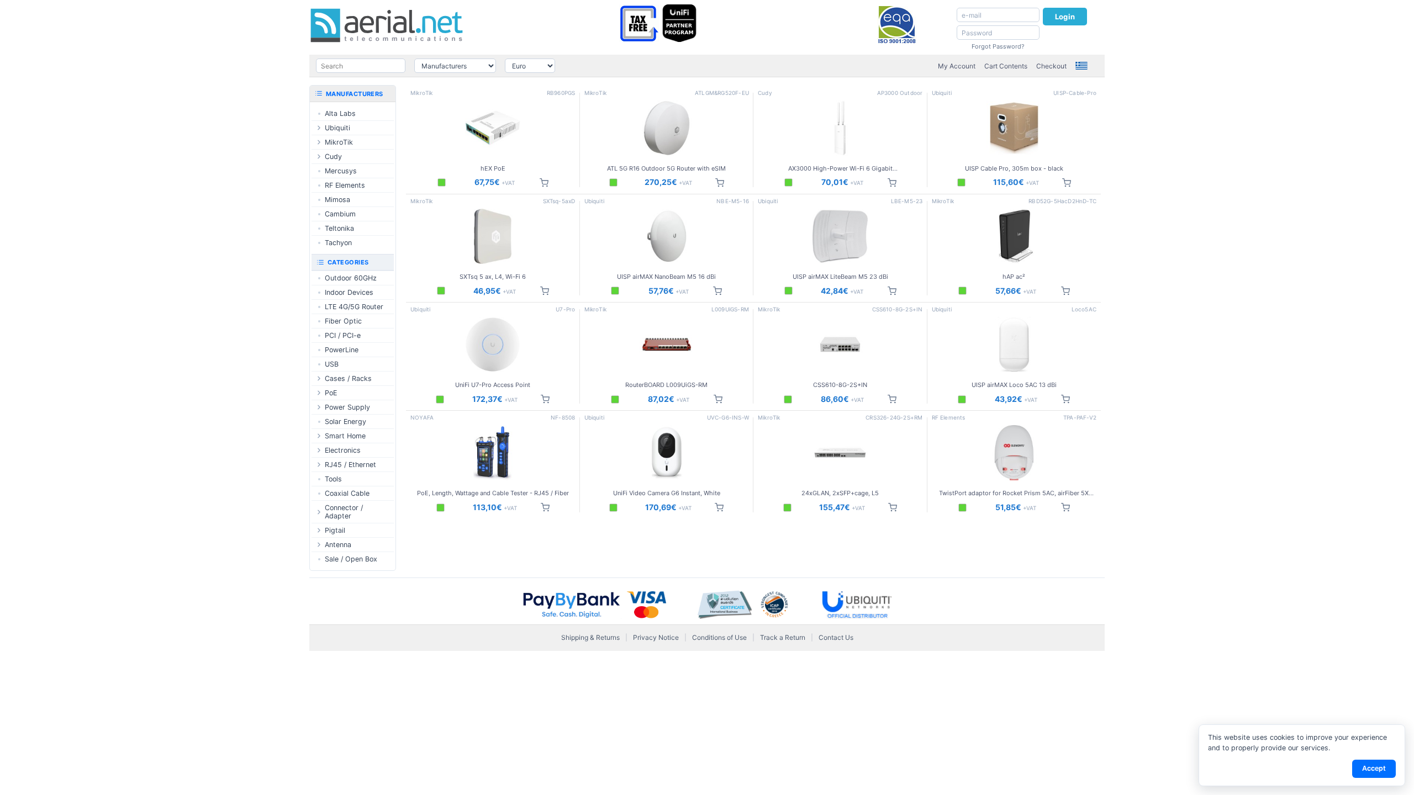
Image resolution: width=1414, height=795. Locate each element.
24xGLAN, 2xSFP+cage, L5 (840, 493)
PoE (331, 393)
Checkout (1051, 66)
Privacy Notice (656, 637)
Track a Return (782, 637)
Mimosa (337, 199)
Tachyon (338, 243)
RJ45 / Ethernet (350, 464)
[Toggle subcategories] (319, 128)
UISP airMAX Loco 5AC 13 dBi (1014, 385)
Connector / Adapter (344, 512)
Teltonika (339, 228)
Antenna (338, 544)
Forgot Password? (998, 46)
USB (332, 364)
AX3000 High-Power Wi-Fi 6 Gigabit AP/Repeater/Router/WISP (840, 168)
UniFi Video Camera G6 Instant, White (666, 493)
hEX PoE (493, 168)
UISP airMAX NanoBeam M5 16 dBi (666, 276)
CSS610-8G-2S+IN (840, 385)
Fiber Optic (343, 321)
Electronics (343, 450)
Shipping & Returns (590, 637)
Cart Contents (1005, 66)
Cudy (333, 156)
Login (1065, 16)
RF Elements (345, 185)
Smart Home (345, 436)
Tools (333, 479)
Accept (1374, 768)
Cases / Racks (348, 378)
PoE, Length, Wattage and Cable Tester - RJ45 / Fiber (493, 493)
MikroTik (339, 142)
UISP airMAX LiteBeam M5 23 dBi (840, 276)
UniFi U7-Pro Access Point (492, 385)
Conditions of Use (719, 637)
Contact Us (836, 637)
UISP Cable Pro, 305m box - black (1014, 168)
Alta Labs (340, 113)
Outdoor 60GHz (351, 278)
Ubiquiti (337, 128)
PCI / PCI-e (343, 335)
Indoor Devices (349, 292)
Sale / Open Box (351, 559)
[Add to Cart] (544, 182)
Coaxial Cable (347, 493)
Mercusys (341, 171)
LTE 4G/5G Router (354, 307)
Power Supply (347, 407)
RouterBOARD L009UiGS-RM (666, 385)
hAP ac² (1014, 276)
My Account (956, 66)
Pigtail (335, 530)
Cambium (340, 214)
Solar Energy (345, 421)
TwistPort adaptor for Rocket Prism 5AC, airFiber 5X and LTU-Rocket (1014, 493)
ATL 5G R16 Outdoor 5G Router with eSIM (666, 168)
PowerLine (341, 350)
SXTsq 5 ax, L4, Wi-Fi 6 (493, 276)
